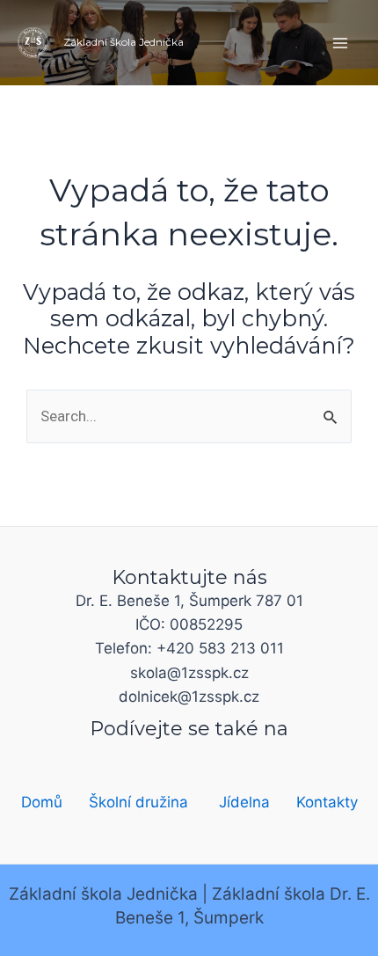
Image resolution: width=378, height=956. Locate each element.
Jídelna (244, 802)
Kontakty (327, 802)
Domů (41, 802)
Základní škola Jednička (123, 41)
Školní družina (138, 802)
